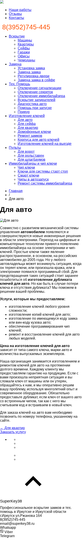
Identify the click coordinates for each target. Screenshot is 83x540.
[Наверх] (33, 497)
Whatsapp (8, 527)
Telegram (7, 536)
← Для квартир (12, 428)
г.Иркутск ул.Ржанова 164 (21, 515)
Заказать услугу (13, 432)
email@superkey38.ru (17, 523)
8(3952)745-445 (26, 27)
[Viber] (21, 455)
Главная (16, 191)
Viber (8, 532)
